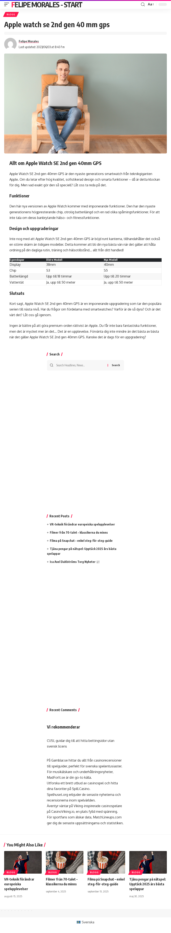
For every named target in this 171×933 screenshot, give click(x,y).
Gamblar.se (59, 760)
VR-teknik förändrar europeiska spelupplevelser (82, 524)
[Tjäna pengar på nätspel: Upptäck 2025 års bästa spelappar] (148, 862)
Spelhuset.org (57, 794)
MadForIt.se (56, 777)
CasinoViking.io (62, 811)
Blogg (11, 14)
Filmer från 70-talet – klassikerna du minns (79, 532)
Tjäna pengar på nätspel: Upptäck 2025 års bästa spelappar (147, 884)
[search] (143, 4)
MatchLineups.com (107, 817)
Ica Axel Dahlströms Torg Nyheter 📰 (75, 562)
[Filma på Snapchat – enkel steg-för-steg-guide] (106, 862)
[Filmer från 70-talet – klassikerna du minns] (64, 862)
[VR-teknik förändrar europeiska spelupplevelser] (23, 862)
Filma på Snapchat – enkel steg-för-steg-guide (81, 540)
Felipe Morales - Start (46, 4)
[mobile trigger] (7, 4)
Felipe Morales (29, 41)
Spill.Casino (80, 789)
